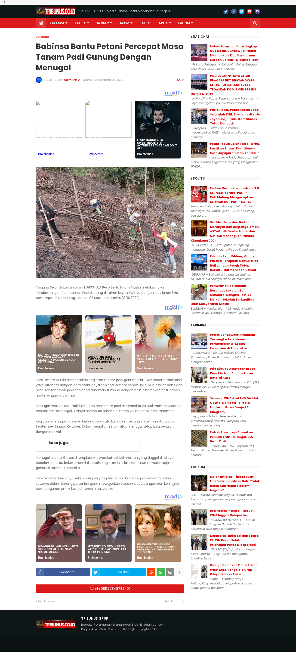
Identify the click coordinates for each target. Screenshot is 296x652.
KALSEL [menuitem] (80, 23)
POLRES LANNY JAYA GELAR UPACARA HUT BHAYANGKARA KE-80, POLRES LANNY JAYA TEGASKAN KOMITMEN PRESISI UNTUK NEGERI (223, 85)
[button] (255, 23)
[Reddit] (151, 572)
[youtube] (249, 11)
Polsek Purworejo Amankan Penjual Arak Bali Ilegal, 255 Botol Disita (231, 436)
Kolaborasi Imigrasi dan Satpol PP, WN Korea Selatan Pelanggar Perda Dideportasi (234, 540)
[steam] (226, 11)
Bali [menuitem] (142, 23)
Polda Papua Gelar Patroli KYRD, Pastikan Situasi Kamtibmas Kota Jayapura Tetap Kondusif (235, 148)
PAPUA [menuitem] (162, 23)
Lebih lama (173, 601)
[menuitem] (41, 23)
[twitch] (257, 11)
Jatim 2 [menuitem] (102, 23)
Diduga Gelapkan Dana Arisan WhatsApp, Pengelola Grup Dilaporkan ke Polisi (234, 569)
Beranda (42, 36)
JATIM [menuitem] (124, 23)
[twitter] (241, 11)
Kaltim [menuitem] (184, 23)
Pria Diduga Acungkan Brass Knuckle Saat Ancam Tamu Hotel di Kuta (232, 373)
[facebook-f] (234, 11)
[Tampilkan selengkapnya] (180, 572)
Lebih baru (46, 601)
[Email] (170, 572)
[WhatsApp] (161, 572)
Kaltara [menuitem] (56, 23)
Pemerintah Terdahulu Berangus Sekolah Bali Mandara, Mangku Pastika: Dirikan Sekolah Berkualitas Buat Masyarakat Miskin (222, 295)
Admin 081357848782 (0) (109, 588)
